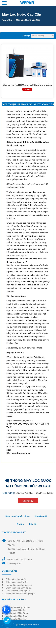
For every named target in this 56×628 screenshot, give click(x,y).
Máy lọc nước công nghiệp (18, 591)
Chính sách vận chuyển (16, 582)
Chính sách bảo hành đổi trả (18, 588)
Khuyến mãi (41, 516)
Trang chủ (7, 20)
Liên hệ (32, 524)
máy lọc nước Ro (37, 265)
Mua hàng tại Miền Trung (17, 613)
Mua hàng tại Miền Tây (16, 619)
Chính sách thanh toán (16, 579)
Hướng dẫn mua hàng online (19, 585)
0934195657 (26, 559)
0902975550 (13, 559)
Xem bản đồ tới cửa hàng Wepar (20, 593)
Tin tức (20, 524)
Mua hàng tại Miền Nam (16, 616)
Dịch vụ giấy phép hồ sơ (17, 516)
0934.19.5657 (45, 492)
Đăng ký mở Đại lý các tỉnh (18, 607)
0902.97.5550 (24, 492)
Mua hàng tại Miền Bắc (16, 610)
